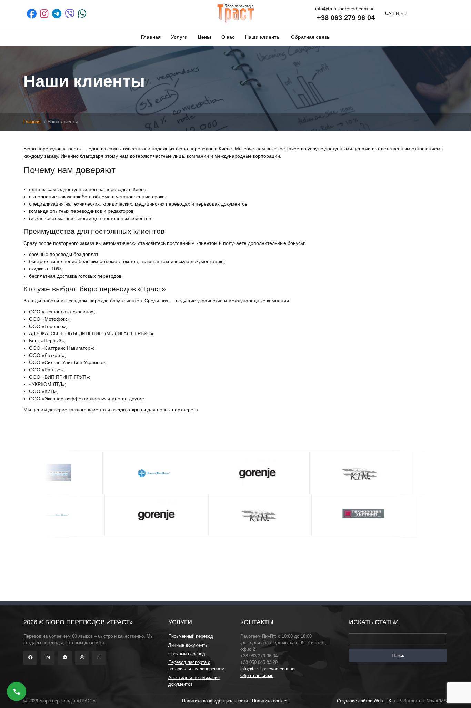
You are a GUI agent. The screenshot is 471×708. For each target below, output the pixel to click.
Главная (151, 36)
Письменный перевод (190, 636)
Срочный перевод (186, 653)
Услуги (179, 36)
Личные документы (188, 645)
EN (396, 13)
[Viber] (69, 14)
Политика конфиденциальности (215, 701)
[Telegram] (56, 14)
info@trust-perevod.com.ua (267, 669)
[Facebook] (32, 14)
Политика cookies (270, 701)
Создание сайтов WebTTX (365, 701)
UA (388, 13)
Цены (204, 36)
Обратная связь (310, 36)
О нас (228, 36)
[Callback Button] (16, 691)
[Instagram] (44, 14)
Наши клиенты (263, 36)
